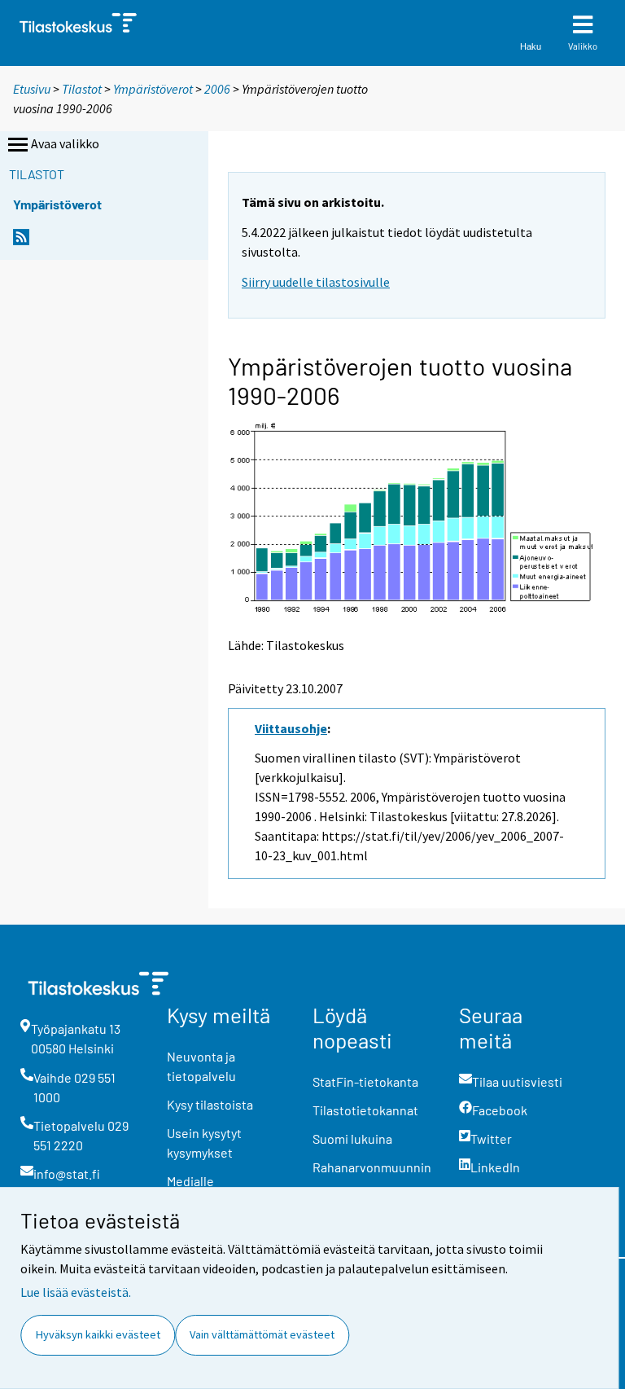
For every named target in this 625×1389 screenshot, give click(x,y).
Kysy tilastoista (210, 1104)
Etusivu (31, 89)
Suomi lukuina (352, 1138)
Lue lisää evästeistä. (75, 1292)
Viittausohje (291, 728)
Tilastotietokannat (365, 1110)
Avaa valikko (65, 143)
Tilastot (82, 89)
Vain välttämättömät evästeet (262, 1334)
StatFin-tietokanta (365, 1081)
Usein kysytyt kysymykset (204, 1142)
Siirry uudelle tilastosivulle (316, 282)
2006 (217, 89)
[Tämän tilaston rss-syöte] (21, 241)
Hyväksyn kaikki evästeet (98, 1334)
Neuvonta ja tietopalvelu (201, 1066)
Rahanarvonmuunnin (371, 1167)
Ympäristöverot (153, 89)
